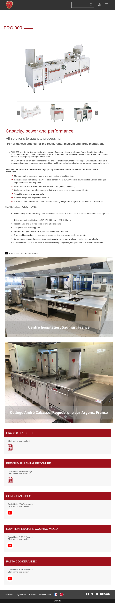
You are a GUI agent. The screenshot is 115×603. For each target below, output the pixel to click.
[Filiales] (99, 5)
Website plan (45, 594)
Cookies (32, 594)
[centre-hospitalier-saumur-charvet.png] (59, 297)
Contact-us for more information (23, 253)
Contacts (9, 594)
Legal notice (21, 594)
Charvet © (57, 601)
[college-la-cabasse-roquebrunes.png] (59, 382)
